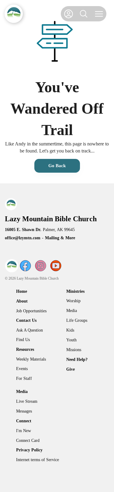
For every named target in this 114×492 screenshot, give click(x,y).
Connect (23, 421)
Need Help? (77, 359)
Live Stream (26, 401)
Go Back (57, 165)
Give (70, 369)
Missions (73, 349)
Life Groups (76, 320)
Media (71, 310)
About (22, 301)
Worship (73, 301)
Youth (71, 340)
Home (21, 291)
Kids (70, 330)
